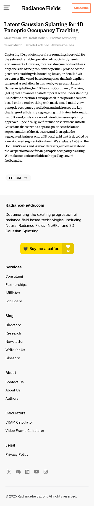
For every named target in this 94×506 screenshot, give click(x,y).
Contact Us (14, 382)
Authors (11, 398)
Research (13, 333)
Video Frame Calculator (24, 430)
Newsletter (14, 341)
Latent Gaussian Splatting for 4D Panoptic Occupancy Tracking (44, 27)
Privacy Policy (16, 454)
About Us (13, 390)
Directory (13, 325)
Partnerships (16, 284)
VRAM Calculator (19, 422)
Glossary (12, 358)
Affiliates (12, 292)
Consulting (14, 276)
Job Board (13, 301)
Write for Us (15, 349)
